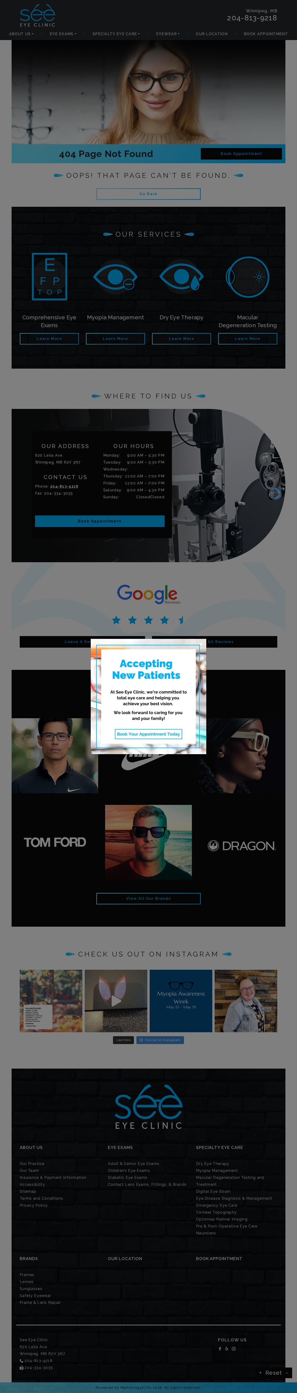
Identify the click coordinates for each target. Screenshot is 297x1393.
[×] (148, 696)
